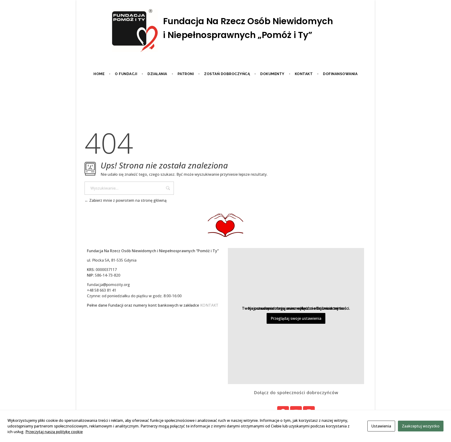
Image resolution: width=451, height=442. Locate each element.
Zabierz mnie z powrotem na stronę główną (127, 200)
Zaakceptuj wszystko (420, 426)
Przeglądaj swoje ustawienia (296, 318)
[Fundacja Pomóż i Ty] (225, 31)
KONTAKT (209, 305)
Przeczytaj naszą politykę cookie (54, 431)
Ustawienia (381, 426)
